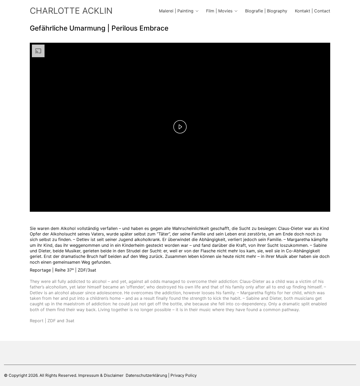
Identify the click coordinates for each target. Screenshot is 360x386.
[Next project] (192, 380)
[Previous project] (168, 380)
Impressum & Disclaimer (101, 375)
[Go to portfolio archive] (180, 380)
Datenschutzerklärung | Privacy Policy (161, 375)
